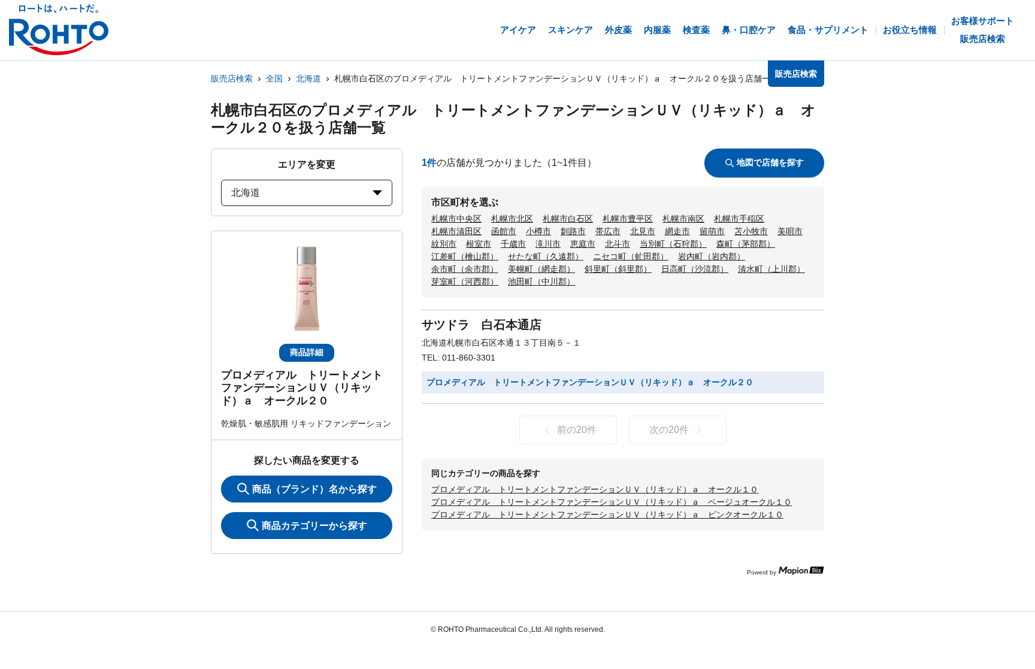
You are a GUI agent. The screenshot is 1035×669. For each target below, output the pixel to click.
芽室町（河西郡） (464, 281)
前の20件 (577, 430)
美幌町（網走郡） (541, 269)
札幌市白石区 (568, 218)
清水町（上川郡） (771, 269)
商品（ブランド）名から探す (314, 489)
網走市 (677, 231)
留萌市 (712, 231)
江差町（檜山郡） (464, 256)
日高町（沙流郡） (694, 269)
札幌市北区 (512, 218)
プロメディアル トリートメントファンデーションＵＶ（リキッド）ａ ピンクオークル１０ (607, 514)
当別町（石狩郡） (673, 244)
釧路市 (573, 231)
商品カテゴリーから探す (314, 525)
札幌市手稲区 (739, 218)
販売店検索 (232, 78)
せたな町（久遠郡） (545, 256)
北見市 (642, 231)
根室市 (478, 244)
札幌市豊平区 (628, 218)
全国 (274, 78)
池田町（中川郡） (541, 281)
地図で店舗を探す (770, 162)
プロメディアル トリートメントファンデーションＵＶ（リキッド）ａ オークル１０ (594, 489)
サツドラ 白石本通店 (481, 324)
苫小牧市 (751, 231)
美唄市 (790, 231)
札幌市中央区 (456, 218)
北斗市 (617, 244)
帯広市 (608, 231)
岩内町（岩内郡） (711, 256)
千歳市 (513, 244)
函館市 (503, 231)
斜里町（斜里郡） (618, 269)
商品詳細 (306, 352)
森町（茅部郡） (745, 244)
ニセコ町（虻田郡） (630, 256)
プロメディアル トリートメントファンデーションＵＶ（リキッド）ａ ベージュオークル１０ (611, 502)
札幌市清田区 (456, 231)
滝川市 (548, 244)
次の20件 (669, 430)
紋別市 (443, 244)
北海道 (308, 78)
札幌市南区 (683, 218)
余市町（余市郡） (464, 269)
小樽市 (538, 231)
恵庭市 (582, 244)
